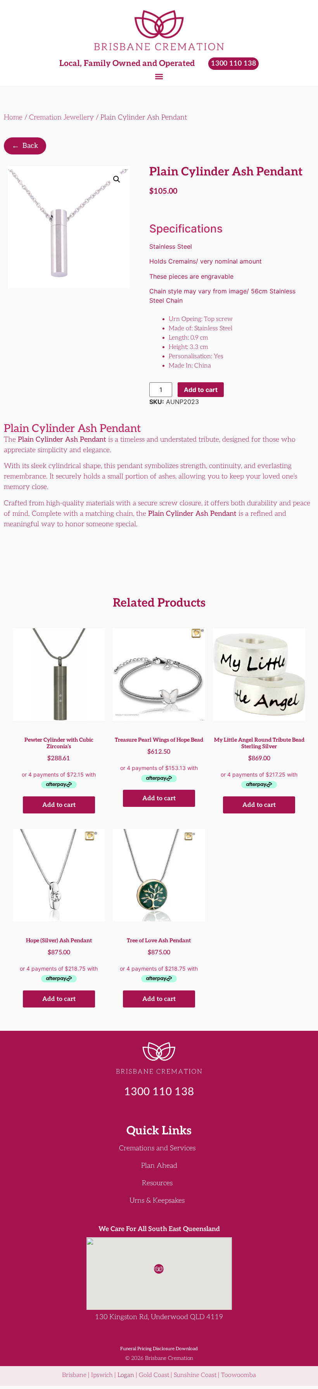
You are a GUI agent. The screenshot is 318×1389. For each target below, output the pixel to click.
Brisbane (74, 1375)
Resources (157, 1183)
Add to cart (201, 390)
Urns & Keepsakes (157, 1201)
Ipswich (102, 1375)
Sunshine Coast (195, 1375)
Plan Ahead (159, 1166)
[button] (159, 76)
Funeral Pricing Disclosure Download (159, 1349)
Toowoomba (238, 1375)
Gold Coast (154, 1375)
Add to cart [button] (59, 805)
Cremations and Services (157, 1148)
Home (13, 117)
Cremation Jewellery (61, 117)
